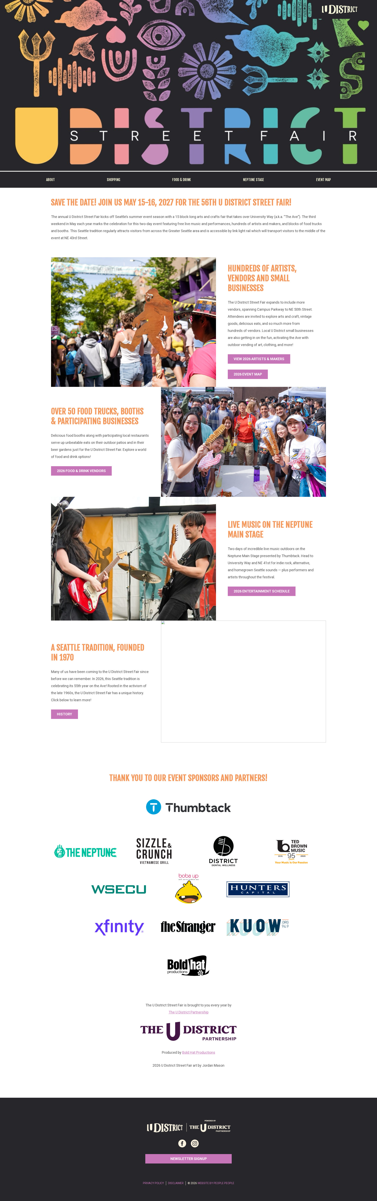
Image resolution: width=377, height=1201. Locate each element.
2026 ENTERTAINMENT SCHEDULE (262, 591)
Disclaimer (176, 1183)
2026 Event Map (248, 374)
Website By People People (216, 1183)
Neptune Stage (253, 180)
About (50, 180)
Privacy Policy (153, 1183)
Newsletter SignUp (188, 1159)
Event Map (323, 180)
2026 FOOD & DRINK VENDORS (81, 471)
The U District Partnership (189, 1012)
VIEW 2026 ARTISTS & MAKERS (259, 359)
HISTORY (64, 714)
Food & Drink (181, 180)
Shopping (113, 180)
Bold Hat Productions (198, 1052)
